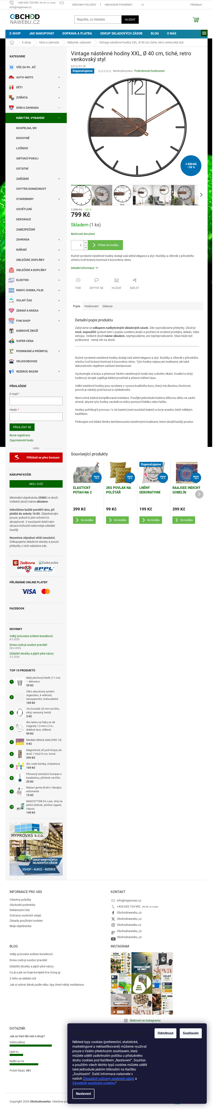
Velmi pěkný (17, 1042)
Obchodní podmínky (119, 4)
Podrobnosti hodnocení (149, 71)
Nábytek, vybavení (30, 118)
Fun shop (23, 320)
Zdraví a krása (27, 310)
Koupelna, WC (26, 128)
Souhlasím (191, 1033)
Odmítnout (165, 1033)
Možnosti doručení (83, 234)
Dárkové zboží (27, 330)
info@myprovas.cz (129, 900)
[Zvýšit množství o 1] (86, 242)
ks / (36, 484)
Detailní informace (82, 268)
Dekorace (23, 219)
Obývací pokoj (27, 158)
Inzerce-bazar (27, 371)
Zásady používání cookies (26, 920)
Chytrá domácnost (31, 188)
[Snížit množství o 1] (86, 247)
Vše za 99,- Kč (26, 67)
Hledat (130, 19)
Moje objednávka (20, 926)
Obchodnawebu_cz (129, 912)
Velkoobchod (26, 361)
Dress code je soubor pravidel (28, 644)
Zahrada (22, 239)
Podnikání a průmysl (32, 351)
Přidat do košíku (108, 245)
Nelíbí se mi (17, 1061)
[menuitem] (15, 33)
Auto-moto (24, 77)
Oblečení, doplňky (30, 259)
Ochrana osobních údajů (25, 915)
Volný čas (24, 300)
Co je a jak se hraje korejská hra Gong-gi (35, 972)
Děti (19, 87)
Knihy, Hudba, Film (29, 290)
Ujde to (14, 1051)
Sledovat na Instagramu (145, 1020)
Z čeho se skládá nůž (23, 978)
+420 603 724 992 (129, 906)
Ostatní (22, 168)
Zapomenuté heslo (21, 440)
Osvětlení (24, 209)
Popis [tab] (76, 306)
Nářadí (21, 249)
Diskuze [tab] (108, 306)
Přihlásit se (22, 427)
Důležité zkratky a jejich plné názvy (32, 653)
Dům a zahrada (27, 107)
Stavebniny (25, 199)
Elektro (22, 280)
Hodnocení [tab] (91, 306)
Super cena (24, 341)
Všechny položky (84, 4)
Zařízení (22, 178)
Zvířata (22, 97)
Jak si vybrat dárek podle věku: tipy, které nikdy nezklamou (47, 984)
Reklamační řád (20, 910)
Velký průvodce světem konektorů (31, 636)
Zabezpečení (25, 229)
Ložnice (22, 148)
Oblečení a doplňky (31, 270)
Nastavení (83, 1094)
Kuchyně (23, 138)
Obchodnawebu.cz (129, 924)
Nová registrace (20, 435)
